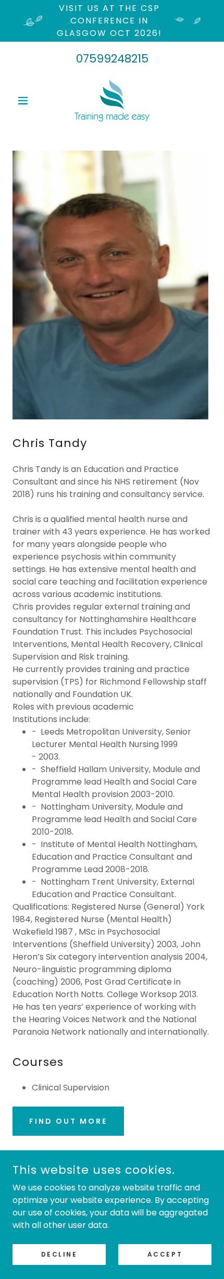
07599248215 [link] (112, 59)
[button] (27, 100)
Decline (59, 1253)
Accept (164, 1253)
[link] (112, 100)
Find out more (68, 1121)
